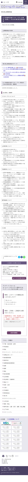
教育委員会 (7, 393)
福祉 (5, 371)
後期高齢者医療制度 (9, 363)
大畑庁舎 (5, 461)
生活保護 (6, 376)
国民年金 (6, 360)
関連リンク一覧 (11, 467)
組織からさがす (12, 7)
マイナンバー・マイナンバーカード (13, 352)
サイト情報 (3, 467)
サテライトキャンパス (10, 398)
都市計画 (13, 6)
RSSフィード (12, 470)
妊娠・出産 (7, 385)
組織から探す (12, 469)
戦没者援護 (7, 374)
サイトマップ (4, 469)
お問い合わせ (4, 470)
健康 (5, 368)
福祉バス (6, 382)
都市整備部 (18, 7)
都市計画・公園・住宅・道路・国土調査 (14, 406)
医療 (5, 366)
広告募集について (14, 419)
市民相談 (6, 346)
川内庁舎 (5, 460)
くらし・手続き (12, 5)
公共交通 (6, 401)
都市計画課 (23, 7)
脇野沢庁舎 (5, 463)
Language (20, 2)
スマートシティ (8, 412)
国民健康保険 (7, 357)
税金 (5, 349)
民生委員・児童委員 (9, 379)
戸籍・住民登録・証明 (10, 344)
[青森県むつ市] (5, 2)
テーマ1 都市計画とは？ (13, 67)
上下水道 (6, 409)
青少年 (5, 395)
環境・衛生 (7, 404)
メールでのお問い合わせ (19, 278)
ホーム (7, 5)
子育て (5, 387)
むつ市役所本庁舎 (7, 459)
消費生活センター (8, 355)
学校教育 (6, 390)
